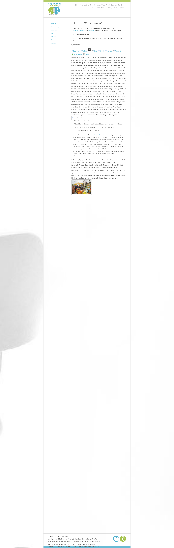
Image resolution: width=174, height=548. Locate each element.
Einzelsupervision (79, 31)
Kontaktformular (99, 135)
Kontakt (53, 39)
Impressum (53, 43)
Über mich (53, 36)
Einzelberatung (55, 26)
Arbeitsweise (54, 30)
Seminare (91, 31)
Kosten (52, 33)
